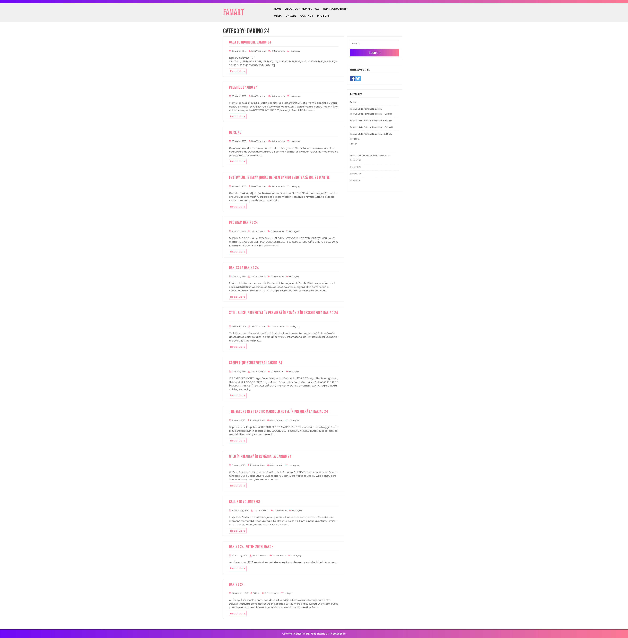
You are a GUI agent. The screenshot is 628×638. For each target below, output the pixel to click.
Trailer (353, 143)
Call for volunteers (245, 501)
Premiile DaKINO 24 (243, 87)
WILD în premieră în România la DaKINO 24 (260, 456)
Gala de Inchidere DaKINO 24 (250, 42)
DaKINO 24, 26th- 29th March (251, 546)
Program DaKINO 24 (243, 222)
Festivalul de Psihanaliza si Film (366, 108)
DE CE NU (235, 132)
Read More (237, 71)
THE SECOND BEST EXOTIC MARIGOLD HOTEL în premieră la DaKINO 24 (278, 411)
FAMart (233, 12)
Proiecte (323, 16)
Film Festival (310, 8)
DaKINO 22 (355, 160)
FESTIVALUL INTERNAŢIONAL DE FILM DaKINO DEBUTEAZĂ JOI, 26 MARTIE (279, 177)
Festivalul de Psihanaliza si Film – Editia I (371, 113)
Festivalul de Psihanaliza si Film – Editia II (371, 120)
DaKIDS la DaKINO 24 (244, 267)
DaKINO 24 (236, 584)
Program (355, 138)
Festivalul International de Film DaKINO (370, 155)
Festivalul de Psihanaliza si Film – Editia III (371, 127)
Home (277, 8)
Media (278, 16)
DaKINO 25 (355, 180)
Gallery (291, 16)
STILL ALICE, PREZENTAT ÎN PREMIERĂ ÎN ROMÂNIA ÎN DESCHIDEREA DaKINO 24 (283, 315)
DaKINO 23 (355, 167)
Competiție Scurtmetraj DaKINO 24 (255, 362)
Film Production (334, 8)
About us (291, 8)
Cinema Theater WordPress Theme (303, 633)
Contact (306, 16)
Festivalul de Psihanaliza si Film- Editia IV (371, 133)
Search (374, 52)
